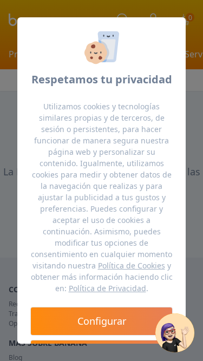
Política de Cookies (131, 265)
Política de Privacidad (107, 288)
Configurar (101, 320)
